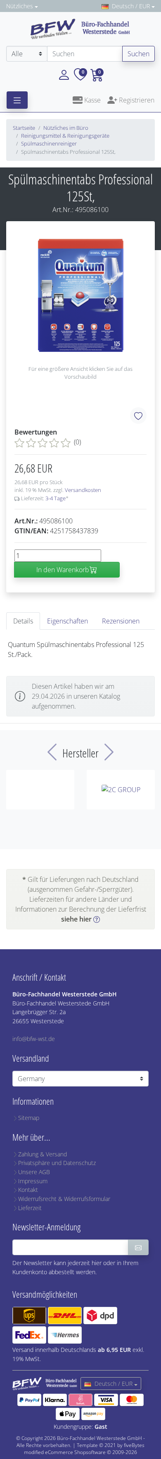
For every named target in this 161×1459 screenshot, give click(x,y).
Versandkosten (83, 490)
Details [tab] (23, 621)
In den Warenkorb (62, 569)
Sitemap (28, 1118)
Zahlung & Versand (42, 1154)
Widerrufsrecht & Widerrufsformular (64, 1199)
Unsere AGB (34, 1172)
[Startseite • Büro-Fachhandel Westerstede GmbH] (80, 28)
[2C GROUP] (121, 789)
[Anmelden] (138, 1247)
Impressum (32, 1181)
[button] (64, 74)
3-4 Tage (55, 498)
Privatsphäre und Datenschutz (57, 1163)
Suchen (138, 53)
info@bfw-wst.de (33, 1039)
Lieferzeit (30, 1208)
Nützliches (19, 6)
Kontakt (28, 1190)
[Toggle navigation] (17, 100)
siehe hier (76, 919)
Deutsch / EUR (131, 6)
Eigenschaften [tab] (67, 621)
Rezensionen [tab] (121, 621)
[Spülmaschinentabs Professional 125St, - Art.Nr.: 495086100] (80, 295)
